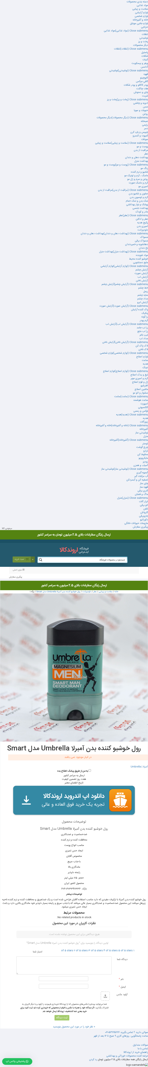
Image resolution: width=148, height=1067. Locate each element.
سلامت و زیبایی (140, 9)
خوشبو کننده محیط (138, 259)
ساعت (145, 360)
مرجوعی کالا (7, 528)
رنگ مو (144, 168)
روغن (145, 114)
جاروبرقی (143, 516)
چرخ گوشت (142, 447)
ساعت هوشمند (140, 400)
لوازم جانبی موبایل (139, 23)
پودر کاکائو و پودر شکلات (136, 85)
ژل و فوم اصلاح (140, 382)
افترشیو (144, 386)
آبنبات (145, 60)
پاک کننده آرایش (139, 309)
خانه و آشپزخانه (140, 20)
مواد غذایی (142, 5)
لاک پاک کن (142, 346)
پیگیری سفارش (140, 527)
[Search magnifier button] (40, 559)
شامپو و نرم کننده (139, 172)
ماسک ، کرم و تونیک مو (136, 175)
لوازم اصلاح (142, 357)
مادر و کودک (142, 212)
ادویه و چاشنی (140, 103)
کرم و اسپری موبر (139, 378)
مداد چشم (142, 299)
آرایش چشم (142, 270)
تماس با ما (143, 1049)
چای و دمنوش (141, 92)
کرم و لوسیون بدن (139, 197)
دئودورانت (143, 230)
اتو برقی (144, 505)
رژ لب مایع (142, 331)
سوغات (144, 139)
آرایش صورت (141, 273)
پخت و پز (143, 41)
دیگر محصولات (140, 45)
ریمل (145, 291)
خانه (116, 591)
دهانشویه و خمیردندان (136, 244)
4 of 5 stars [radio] (111, 950)
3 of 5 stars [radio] (95, 950)
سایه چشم (143, 295)
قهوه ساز (144, 487)
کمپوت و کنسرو (140, 136)
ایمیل (122, 987)
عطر (146, 154)
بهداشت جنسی (140, 208)
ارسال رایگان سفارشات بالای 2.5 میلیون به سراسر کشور (74, 585)
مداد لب (143, 338)
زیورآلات (144, 422)
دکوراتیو (144, 520)
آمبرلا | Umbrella (139, 767)
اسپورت (144, 404)
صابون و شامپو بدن (138, 194)
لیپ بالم (144, 335)
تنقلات (145, 34)
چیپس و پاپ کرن (139, 132)
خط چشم (143, 288)
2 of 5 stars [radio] (81, 950)
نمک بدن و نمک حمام (137, 201)
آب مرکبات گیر (141, 476)
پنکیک (145, 313)
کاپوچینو (144, 78)
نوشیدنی (143, 38)
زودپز (145, 462)
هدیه (145, 364)
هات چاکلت (142, 89)
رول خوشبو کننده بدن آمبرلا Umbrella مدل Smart (58, 591)
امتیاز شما (37, 952)
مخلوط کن (142, 454)
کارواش (144, 512)
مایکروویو (143, 458)
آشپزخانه (144, 429)
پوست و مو (142, 147)
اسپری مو (143, 186)
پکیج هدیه (142, 223)
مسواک (144, 237)
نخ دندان (143, 248)
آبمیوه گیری (142, 472)
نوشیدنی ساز (141, 433)
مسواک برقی (141, 241)
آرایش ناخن (142, 281)
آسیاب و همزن (140, 465)
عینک (145, 367)
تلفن (145, 509)
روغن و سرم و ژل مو (137, 179)
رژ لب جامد (142, 328)
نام (121, 979)
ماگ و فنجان (141, 494)
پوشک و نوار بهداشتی (137, 204)
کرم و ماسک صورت (138, 183)
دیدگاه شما (122, 959)
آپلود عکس (121, 994)
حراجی (144, 27)
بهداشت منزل (141, 161)
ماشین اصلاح (141, 389)
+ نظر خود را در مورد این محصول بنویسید (74, 1027)
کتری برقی (143, 491)
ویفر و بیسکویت (140, 63)
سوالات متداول (140, 1045)
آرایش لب (143, 277)
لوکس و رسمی (140, 411)
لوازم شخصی (141, 16)
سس (145, 107)
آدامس (144, 67)
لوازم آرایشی (141, 13)
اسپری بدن (142, 226)
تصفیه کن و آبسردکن (137, 480)
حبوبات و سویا (141, 110)
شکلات (144, 56)
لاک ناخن (143, 349)
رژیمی (145, 125)
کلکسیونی (143, 407)
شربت (145, 96)
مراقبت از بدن (141, 150)
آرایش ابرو (142, 302)
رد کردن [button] (93, 1059)
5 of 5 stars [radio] (125, 950)
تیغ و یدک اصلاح (139, 375)
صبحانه (144, 121)
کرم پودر (144, 320)
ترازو (145, 451)
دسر (146, 128)
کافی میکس (142, 81)
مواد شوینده (142, 255)
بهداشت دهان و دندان (136, 157)
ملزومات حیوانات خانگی (136, 523)
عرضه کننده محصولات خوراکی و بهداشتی (127, 1056)
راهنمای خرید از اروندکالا (135, 1052)
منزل (145, 436)
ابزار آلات (143, 501)
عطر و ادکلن (142, 219)
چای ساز (144, 483)
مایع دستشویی (140, 262)
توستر (145, 444)
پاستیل (144, 52)
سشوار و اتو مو (140, 393)
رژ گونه (144, 317)
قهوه (146, 74)
